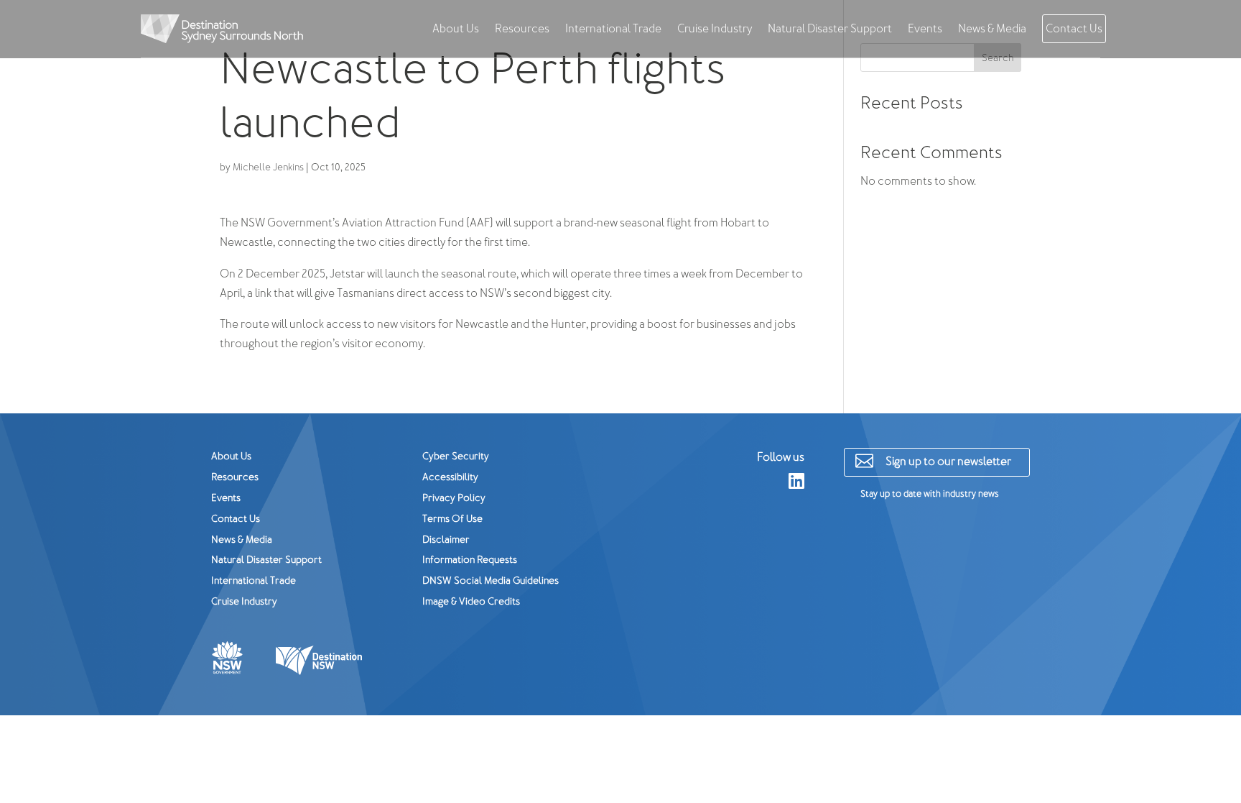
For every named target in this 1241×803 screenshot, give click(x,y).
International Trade (613, 29)
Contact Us (1074, 29)
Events (925, 29)
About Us (455, 29)
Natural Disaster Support (830, 29)
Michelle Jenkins (268, 167)
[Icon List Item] (321, 660)
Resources (522, 29)
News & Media (992, 29)
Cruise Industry (714, 29)
